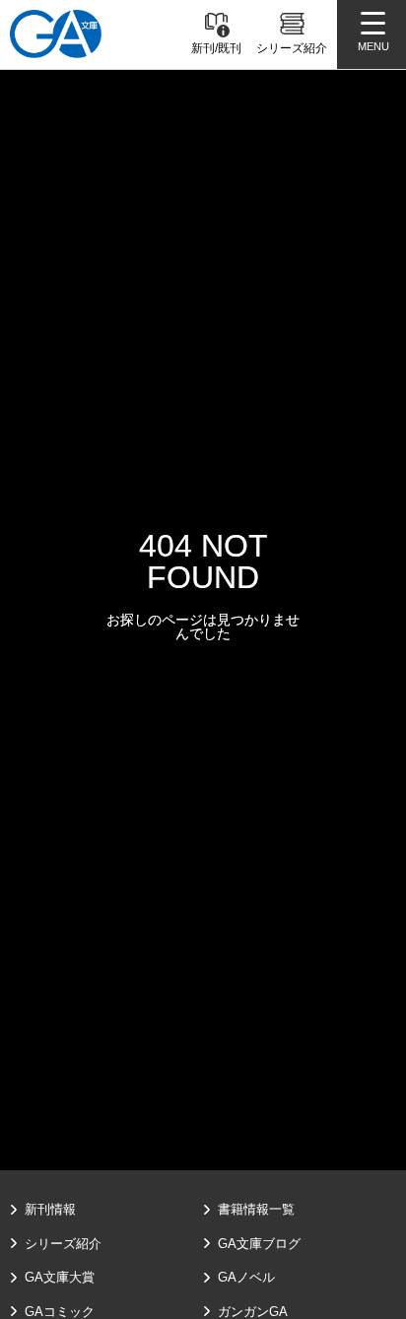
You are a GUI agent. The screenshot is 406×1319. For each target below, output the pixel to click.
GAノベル (246, 1277)
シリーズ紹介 (63, 1243)
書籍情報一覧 (256, 1209)
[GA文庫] (56, 34)
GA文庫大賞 (60, 1277)
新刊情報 (50, 1209)
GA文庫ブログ (259, 1243)
